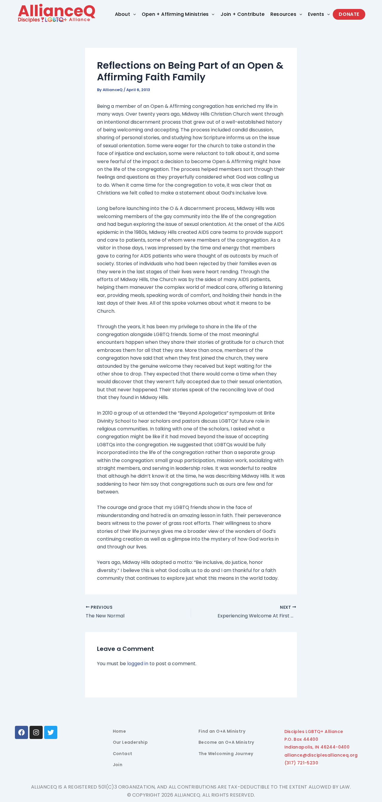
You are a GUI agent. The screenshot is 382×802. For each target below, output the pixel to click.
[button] (125, 14)
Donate (349, 14)
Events (316, 14)
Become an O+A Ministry (226, 742)
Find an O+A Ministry (221, 731)
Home (119, 731)
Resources (283, 14)
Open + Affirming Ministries (175, 14)
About (122, 14)
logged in (137, 663)
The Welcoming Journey (225, 754)
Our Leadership (130, 742)
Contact (123, 754)
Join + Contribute (242, 14)
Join (118, 765)
